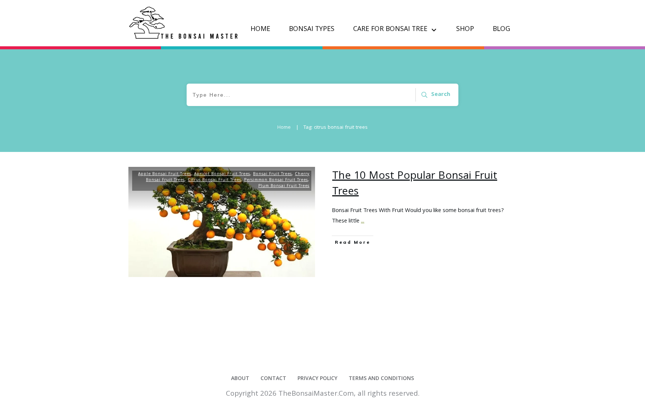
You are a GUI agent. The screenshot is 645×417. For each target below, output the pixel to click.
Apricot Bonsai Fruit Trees (222, 174)
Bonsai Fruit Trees (272, 174)
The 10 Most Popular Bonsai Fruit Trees (414, 184)
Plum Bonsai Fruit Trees (283, 186)
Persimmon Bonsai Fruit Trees (276, 180)
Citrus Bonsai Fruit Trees (214, 180)
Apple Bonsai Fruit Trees (164, 174)
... (362, 221)
